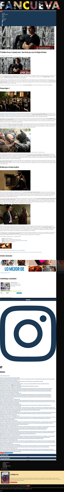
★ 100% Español (5, 14)
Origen (45, 75)
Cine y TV (3, 17)
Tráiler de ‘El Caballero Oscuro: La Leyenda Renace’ (16, 250)
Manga (3, 16)
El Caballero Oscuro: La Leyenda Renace (7, 113)
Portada (3, 13)
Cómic (3, 15)
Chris (37, 79)
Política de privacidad (7, 465)
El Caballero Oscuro (17, 192)
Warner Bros (39, 252)
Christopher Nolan (16, 252)
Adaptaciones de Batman (8, 252)
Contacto (4, 463)
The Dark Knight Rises (33, 252)
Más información (24, 485)
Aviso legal (5, 464)
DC (28, 252)
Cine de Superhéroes (23, 252)
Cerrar (1, 490)
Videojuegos (4, 18)
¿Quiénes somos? (6, 462)
